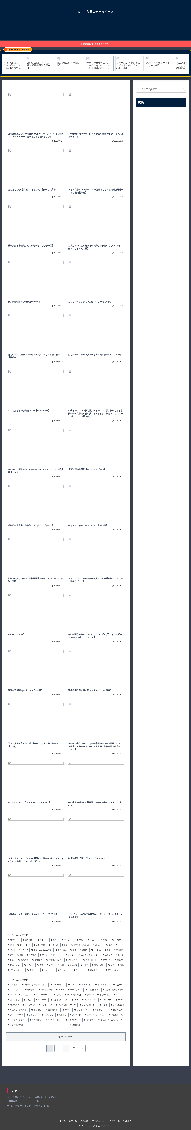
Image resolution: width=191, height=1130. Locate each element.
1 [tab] (93, 75)
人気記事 (84, 1121)
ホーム (63, 1121)
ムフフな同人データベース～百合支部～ (18, 1099)
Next (186, 63)
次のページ (66, 1037)
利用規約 (127, 1121)
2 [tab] (97, 75)
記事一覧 (73, 1121)
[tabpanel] (21, 63)
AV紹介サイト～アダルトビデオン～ (46, 1099)
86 (74, 1048)
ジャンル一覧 (114, 1121)
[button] (183, 89)
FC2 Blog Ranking (42, 1106)
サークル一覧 (98, 1121)
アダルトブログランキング (18, 1106)
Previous (4, 63)
